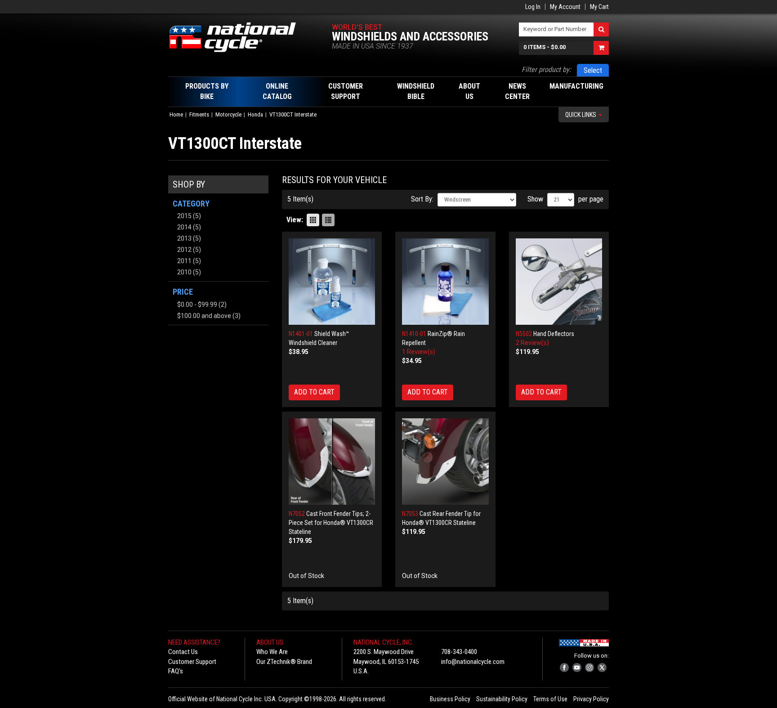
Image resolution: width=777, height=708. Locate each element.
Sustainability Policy (501, 699)
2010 (184, 272)
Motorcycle (228, 114)
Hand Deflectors (553, 333)
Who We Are (272, 652)
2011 (184, 260)
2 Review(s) (532, 342)
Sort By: (422, 199)
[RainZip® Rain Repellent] (445, 281)
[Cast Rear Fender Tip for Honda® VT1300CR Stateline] (445, 461)
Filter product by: (546, 69)
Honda (255, 114)
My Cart (599, 6)
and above (204, 315)
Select (593, 70)
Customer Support (192, 662)
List (328, 220)
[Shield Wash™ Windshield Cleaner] (332, 281)
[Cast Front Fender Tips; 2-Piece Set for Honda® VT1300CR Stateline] (332, 461)
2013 (184, 238)
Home (176, 114)
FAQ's (175, 671)
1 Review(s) (418, 351)
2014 (184, 227)
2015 (184, 216)
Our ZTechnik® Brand (284, 662)
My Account (565, 6)
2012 (184, 249)
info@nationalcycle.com (473, 662)
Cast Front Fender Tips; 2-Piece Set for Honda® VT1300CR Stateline (331, 522)
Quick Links (581, 114)
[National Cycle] (237, 37)
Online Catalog (277, 91)
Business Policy (450, 699)
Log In (532, 6)
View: (294, 219)
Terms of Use (550, 699)
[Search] (601, 29)
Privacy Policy (591, 699)
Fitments (199, 114)
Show (535, 199)
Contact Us (183, 652)
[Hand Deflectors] (559, 281)
